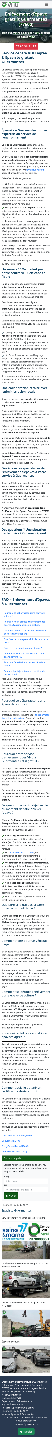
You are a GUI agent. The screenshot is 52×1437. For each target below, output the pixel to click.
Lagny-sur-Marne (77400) (14, 1151)
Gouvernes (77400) (11, 1140)
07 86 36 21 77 (26, 46)
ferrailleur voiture (35, 169)
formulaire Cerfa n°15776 (21, 852)
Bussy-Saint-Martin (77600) (15, 1146)
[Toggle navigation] (46, 4)
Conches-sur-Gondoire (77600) (17, 1135)
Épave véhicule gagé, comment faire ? (23, 648)
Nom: (6, 1176)
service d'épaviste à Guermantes (18, 1414)
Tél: (5, 1185)
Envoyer (11, 1195)
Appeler (27, 1431)
